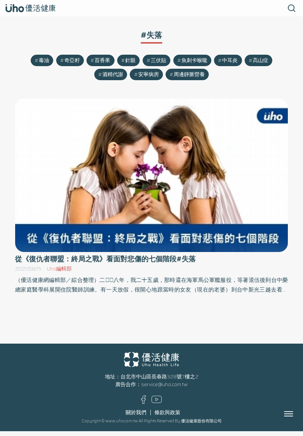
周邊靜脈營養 (189, 74)
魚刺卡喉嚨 (194, 60)
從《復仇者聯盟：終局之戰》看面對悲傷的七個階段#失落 (105, 258)
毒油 (44, 60)
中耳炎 (230, 60)
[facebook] (143, 402)
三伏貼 (158, 60)
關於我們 (136, 412)
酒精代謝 (112, 74)
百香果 (102, 60)
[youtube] (157, 401)
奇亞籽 (72, 60)
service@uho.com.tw (164, 384)
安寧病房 (148, 74)
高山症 (260, 60)
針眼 (130, 60)
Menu (296, 413)
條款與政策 (167, 412)
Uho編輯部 (59, 269)
